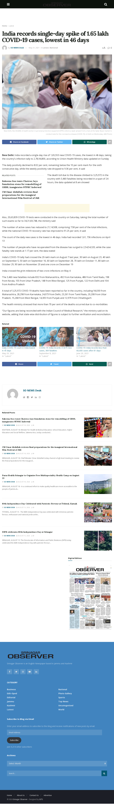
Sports (61, 697)
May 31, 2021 (34, 47)
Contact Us (34, 795)
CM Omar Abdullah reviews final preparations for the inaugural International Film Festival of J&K (20, 195)
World (61, 709)
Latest (11, 26)
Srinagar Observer (20, 799)
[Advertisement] (57, 16)
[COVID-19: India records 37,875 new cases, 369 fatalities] (56, 336)
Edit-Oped (12, 693)
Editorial (11, 697)
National (54, 47)
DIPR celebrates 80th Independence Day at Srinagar (27, 532)
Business (11, 689)
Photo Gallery (65, 693)
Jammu (10, 701)
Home (4, 26)
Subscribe (14, 740)
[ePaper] (90, 597)
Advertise (48, 795)
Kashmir (11, 705)
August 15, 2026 (24, 507)
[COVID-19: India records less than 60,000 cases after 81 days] (93, 336)
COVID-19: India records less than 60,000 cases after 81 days (91, 349)
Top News (63, 701)
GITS (41, 799)
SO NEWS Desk (17, 47)
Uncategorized (65, 705)
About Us (21, 795)
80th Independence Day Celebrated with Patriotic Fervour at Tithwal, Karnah (39, 503)
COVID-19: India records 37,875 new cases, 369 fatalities (55, 349)
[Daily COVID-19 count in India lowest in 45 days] (19, 336)
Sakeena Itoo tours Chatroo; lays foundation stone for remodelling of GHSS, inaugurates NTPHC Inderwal (21, 184)
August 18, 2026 (24, 425)
